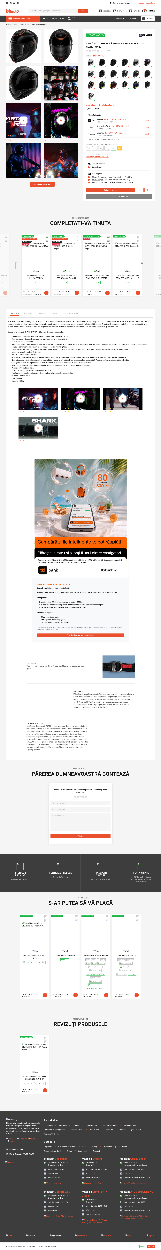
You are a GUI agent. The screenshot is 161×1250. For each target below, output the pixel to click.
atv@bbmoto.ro (53, 1210)
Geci (84, 1147)
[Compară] (148, 190)
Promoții (119, 18)
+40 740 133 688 (54, 1206)
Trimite (81, 836)
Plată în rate (94, 1130)
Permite (151, 1246)
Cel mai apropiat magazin (122, 3)
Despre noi (109, 1130)
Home (8, 25)
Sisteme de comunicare (67, 1147)
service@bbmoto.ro (93, 1214)
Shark (15, 25)
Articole (133, 18)
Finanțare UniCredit (51, 1134)
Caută (83, 11)
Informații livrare (77, 1130)
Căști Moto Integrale (39, 25)
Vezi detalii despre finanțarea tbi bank (80, 635)
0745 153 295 (53, 1173)
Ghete (124, 1147)
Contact (122, 1130)
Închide (142, 1246)
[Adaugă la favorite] (140, 190)
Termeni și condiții (130, 1125)
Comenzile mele (91, 1125)
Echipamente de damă (52, 1151)
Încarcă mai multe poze (42, 184)
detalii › (147, 121)
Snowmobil (82, 1151)
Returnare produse (110, 1125)
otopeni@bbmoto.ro (93, 1177)
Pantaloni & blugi (110, 1147)
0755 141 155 (90, 1173)
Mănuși (94, 1147)
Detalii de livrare (110, 190)
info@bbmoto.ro (54, 1177)
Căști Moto (24, 25)
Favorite (76, 1125)
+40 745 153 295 (16, 1149)
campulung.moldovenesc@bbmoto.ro (137, 1177)
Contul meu (48, 1125)
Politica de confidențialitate (54, 1130)
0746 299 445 (90, 1210)
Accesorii (96, 1151)
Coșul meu (63, 1125)
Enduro (69, 1151)
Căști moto (48, 1147)
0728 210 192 (128, 1173)
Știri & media (136, 1130)
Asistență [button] (149, 18)
